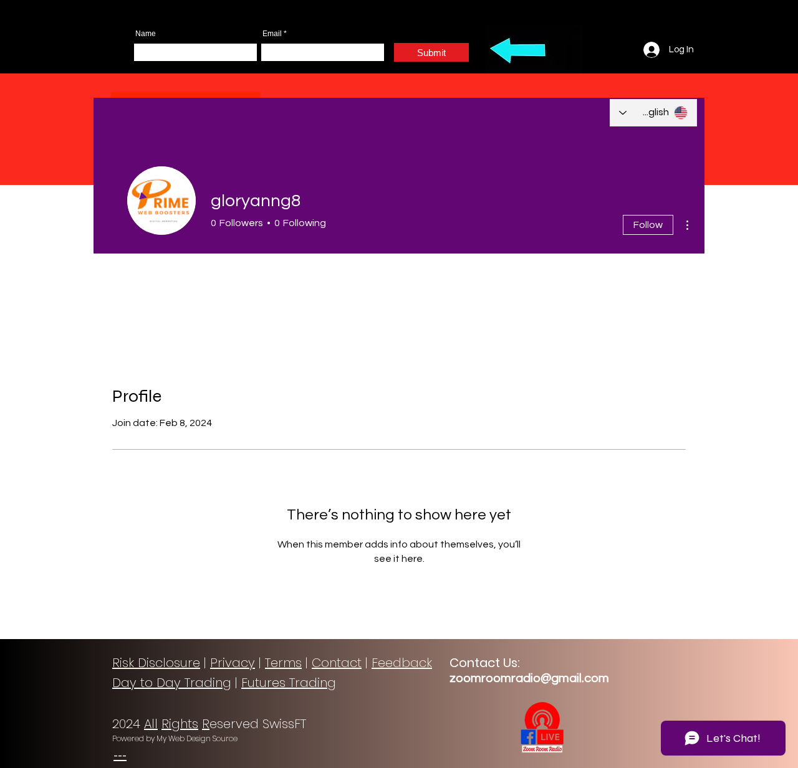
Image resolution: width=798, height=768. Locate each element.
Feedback (402, 662)
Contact (337, 662)
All (151, 723)
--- (120, 755)
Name (145, 33)
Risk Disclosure (156, 662)
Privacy (232, 662)
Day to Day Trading (171, 682)
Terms (283, 662)
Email (272, 33)
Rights (179, 723)
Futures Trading (288, 682)
